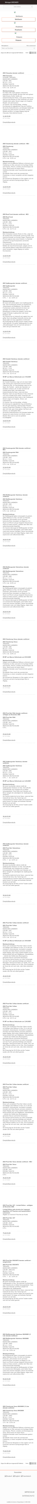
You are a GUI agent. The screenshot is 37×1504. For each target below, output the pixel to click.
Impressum (29, 1492)
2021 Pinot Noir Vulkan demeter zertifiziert (16, 923)
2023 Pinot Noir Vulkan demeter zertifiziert (16, 1084)
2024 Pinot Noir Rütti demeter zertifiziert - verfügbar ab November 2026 (15, 713)
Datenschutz (28, 1496)
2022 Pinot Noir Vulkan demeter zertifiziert (16, 1003)
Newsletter (18, 1472)
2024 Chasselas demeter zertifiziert (13, 73)
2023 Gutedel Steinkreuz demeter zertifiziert (16, 359)
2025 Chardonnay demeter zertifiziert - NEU (16, 143)
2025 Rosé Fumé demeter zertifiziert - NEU (16, 214)
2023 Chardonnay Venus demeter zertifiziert (16, 639)
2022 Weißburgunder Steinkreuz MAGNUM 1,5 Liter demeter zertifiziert (17, 1335)
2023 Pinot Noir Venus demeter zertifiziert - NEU (17, 1162)
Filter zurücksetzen (31, 45)
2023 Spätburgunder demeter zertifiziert (15, 283)
